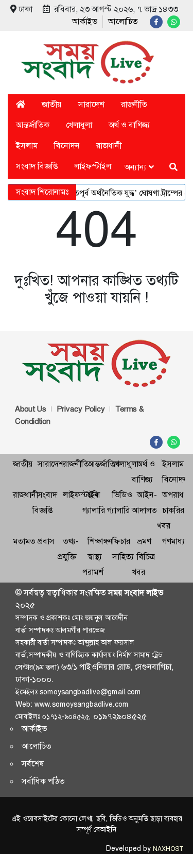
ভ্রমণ (144, 541)
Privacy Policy (81, 409)
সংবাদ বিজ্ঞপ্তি (37, 166)
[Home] (20, 104)
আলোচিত (123, 21)
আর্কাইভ (84, 21)
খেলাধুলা (79, 124)
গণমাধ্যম (175, 541)
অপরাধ (173, 494)
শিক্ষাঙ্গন (100, 541)
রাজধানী (108, 145)
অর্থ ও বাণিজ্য (129, 124)
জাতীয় (52, 104)
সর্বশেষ (33, 763)
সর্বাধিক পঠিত (43, 781)
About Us (30, 409)
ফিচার (121, 541)
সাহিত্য (123, 556)
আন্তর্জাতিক (32, 124)
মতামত (24, 541)
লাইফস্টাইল (92, 166)
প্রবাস (46, 541)
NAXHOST (168, 849)
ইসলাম (27, 145)
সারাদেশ (91, 104)
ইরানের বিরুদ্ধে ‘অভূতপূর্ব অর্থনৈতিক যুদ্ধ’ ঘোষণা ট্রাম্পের (94, 192)
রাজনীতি (134, 104)
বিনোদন (67, 145)
